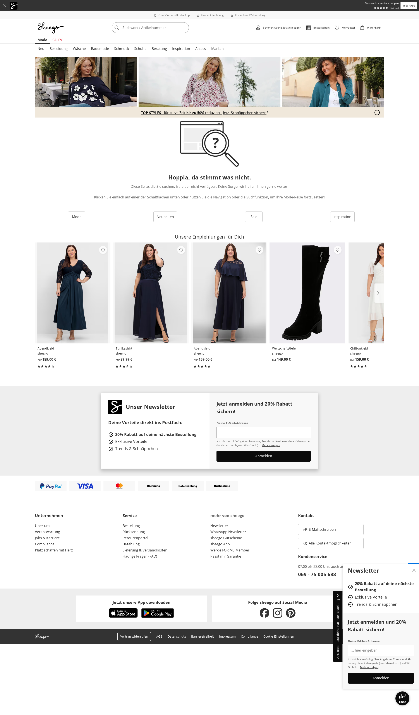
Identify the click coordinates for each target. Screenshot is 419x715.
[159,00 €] (229, 292)
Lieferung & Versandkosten (145, 550)
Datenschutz (177, 636)
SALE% (57, 40)
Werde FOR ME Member (229, 550)
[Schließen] (5, 5)
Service (130, 515)
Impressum (227, 636)
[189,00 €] (72, 292)
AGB (159, 636)
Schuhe (140, 48)
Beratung (159, 48)
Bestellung (131, 525)
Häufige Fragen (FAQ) (140, 556)
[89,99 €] (151, 292)
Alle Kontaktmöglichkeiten (330, 543)
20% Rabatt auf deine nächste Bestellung (338, 629)
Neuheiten (165, 216)
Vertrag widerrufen (134, 636)
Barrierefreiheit (202, 636)
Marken (217, 48)
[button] (379, 293)
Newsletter (219, 525)
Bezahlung (131, 544)
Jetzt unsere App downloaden (141, 602)
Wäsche (79, 48)
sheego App (220, 544)
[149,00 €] (307, 292)
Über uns (42, 525)
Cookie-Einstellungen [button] (278, 636)
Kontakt (306, 515)
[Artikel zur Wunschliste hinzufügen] (103, 250)
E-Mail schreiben (320, 530)
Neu (41, 48)
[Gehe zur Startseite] (51, 27)
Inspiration (181, 48)
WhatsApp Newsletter (228, 531)
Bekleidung (59, 48)
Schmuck (121, 48)
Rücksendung (134, 531)
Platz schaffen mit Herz (54, 550)
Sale (254, 216)
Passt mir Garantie (225, 556)
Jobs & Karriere (47, 538)
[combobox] (160, 27)
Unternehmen (49, 515)
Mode (42, 40)
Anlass (200, 48)
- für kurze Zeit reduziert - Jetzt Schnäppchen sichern (203, 112)
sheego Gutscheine (226, 538)
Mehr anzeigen (369, 667)
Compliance (44, 544)
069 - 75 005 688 (317, 574)
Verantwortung (47, 531)
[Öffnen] (377, 112)
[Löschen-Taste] (184, 27)
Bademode (100, 48)
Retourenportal (135, 538)
